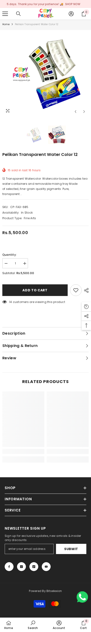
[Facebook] (9, 566)
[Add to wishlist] (76, 290)
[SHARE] (85, 290)
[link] (23, 451)
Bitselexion (54, 591)
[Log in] (71, 14)
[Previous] (75, 112)
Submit (71, 549)
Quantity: (9, 255)
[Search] (18, 14)
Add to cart (35, 290)
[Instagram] (21, 566)
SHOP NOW (65, 4)
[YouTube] (46, 566)
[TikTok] (33, 566)
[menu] (5, 14)
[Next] (84, 112)
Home (6, 24)
